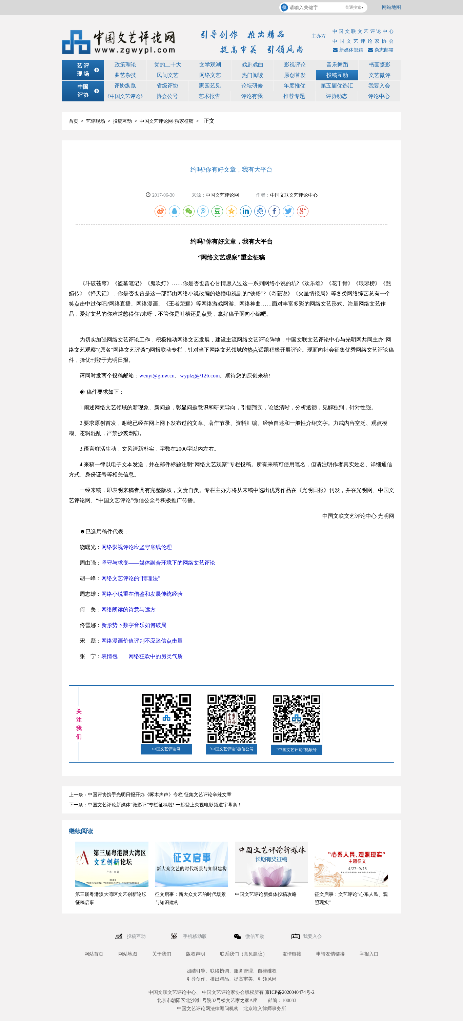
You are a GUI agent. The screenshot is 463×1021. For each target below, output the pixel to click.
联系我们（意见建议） (243, 954)
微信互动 (255, 936)
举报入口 (369, 954)
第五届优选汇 (337, 86)
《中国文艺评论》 (125, 96)
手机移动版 (195, 936)
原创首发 (295, 75)
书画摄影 (379, 64)
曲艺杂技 (125, 75)
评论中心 (379, 96)
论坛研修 (252, 86)
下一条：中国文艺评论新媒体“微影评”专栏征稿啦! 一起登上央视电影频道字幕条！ (155, 804)
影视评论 (295, 64)
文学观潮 (210, 64)
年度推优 (294, 86)
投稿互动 (337, 75)
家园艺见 (210, 86)
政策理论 (125, 64)
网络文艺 (210, 75)
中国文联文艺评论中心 (294, 195)
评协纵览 (125, 86)
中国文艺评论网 (222, 195)
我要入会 (379, 86)
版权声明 (195, 954)
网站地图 (391, 7)
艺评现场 (95, 121)
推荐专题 (294, 96)
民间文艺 (168, 75)
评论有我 (252, 96)
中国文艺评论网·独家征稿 (167, 121)
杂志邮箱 (384, 50)
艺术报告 (209, 96)
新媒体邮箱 (351, 50)
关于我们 (161, 954)
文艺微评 (379, 75)
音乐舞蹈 (337, 64)
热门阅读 (252, 75)
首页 (73, 121)
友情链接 (291, 954)
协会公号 (167, 96)
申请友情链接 (330, 954)
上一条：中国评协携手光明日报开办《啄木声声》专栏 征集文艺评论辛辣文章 (150, 794)
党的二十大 (167, 64)
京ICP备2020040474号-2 (290, 992)
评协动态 (336, 96)
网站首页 (93, 954)
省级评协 (167, 86)
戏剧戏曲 (252, 64)
